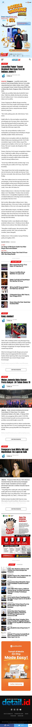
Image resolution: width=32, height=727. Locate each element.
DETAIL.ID (9, 76)
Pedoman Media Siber (19, 713)
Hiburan (13, 242)
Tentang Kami (13, 716)
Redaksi (26, 713)
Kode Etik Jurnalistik (8, 713)
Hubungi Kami (20, 716)
